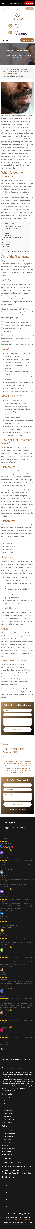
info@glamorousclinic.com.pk (10, 9)
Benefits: (6, 233)
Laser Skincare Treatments (16, 55)
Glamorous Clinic (23, 667)
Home (5, 55)
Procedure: (7, 242)
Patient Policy (26, 1219)
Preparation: (7, 240)
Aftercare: (7, 244)
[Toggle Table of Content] (27, 223)
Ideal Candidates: (9, 235)
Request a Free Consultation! (20, 251)
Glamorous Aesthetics (15, 3)
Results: (6, 231)
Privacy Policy (9, 1219)
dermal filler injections (18, 156)
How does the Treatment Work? (13, 237)
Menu (6, 40)
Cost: (6, 249)
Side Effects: (8, 247)
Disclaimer (18, 1219)
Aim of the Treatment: (10, 228)
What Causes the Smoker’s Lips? (13, 226)
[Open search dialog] (3, 3)
